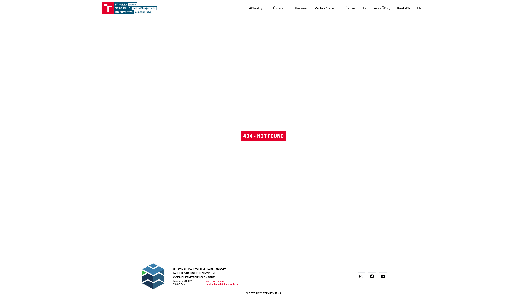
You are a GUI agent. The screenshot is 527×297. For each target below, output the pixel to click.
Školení (351, 8)
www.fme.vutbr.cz (215, 280)
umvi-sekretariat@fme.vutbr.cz (222, 284)
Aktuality (255, 8)
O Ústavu (277, 8)
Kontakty (404, 8)
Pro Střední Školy (376, 8)
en (419, 8)
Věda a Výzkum (326, 8)
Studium (300, 8)
